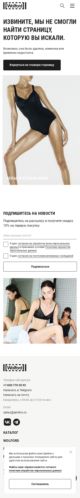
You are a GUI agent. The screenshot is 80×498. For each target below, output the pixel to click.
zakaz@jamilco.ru (14, 412)
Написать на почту (16, 395)
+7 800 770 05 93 (14, 385)
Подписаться (40, 266)
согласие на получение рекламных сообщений (45, 255)
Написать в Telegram (17, 390)
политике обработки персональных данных (35, 470)
